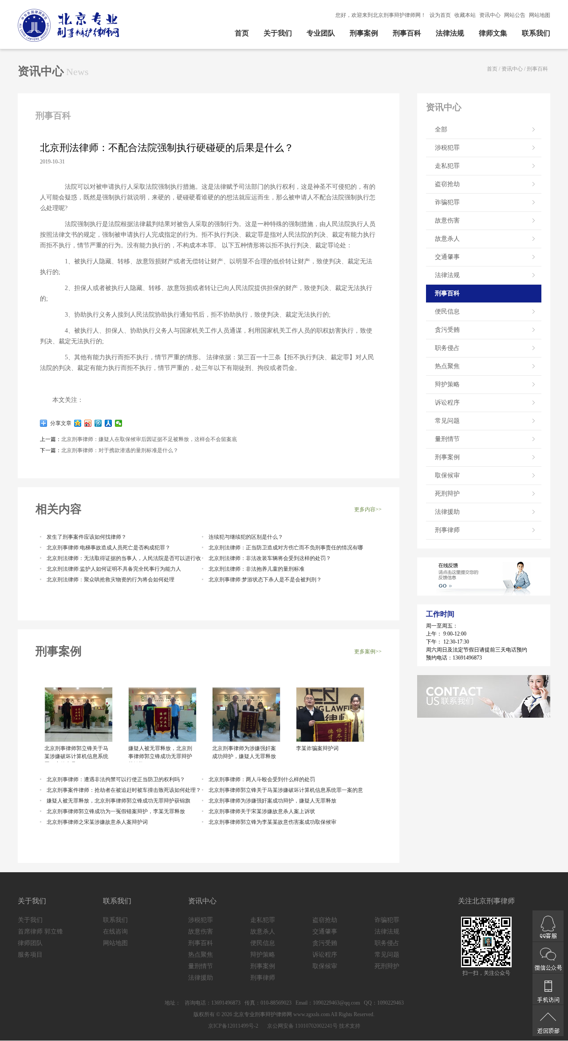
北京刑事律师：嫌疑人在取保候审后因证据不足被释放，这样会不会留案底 (149, 439)
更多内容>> (368, 509)
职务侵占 (447, 348)
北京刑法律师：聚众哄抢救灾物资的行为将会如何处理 (110, 579)
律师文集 (493, 33)
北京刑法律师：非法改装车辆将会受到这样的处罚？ (270, 558)
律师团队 (30, 943)
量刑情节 (447, 439)
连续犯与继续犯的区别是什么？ (246, 537)
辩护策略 (447, 384)
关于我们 (278, 33)
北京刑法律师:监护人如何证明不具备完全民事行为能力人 (114, 569)
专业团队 (321, 33)
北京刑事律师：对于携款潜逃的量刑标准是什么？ (119, 450)
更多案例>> (368, 651)
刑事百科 (407, 33)
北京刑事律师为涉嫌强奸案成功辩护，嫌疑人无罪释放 (244, 752)
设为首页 (440, 15)
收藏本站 (465, 15)
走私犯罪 (447, 166)
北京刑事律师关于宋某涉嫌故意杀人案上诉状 (262, 811)
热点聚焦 (447, 366)
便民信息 (447, 311)
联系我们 (536, 33)
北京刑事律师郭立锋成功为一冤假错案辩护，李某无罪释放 (116, 811)
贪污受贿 (447, 329)
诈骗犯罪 (447, 202)
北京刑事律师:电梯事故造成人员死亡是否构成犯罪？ (108, 547)
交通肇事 (447, 257)
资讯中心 (490, 15)
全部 (441, 129)
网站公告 (514, 15)
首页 (242, 33)
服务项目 (30, 954)
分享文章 (59, 423)
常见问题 (447, 420)
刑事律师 (447, 530)
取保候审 (447, 475)
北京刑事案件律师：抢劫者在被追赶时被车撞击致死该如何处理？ (124, 790)
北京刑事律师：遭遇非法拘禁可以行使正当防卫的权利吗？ (116, 779)
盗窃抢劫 (447, 184)
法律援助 (447, 512)
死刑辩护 (447, 493)
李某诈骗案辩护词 (317, 748)
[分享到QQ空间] (78, 423)
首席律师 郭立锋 (40, 931)
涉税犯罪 (447, 147)
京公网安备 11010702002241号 (302, 1026)
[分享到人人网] (108, 423)
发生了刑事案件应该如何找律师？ (86, 537)
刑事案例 (364, 33)
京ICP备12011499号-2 (233, 1026)
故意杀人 (447, 238)
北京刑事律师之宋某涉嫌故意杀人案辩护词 (97, 822)
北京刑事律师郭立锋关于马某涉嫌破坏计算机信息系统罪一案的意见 (76, 753)
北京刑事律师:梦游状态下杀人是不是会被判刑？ (265, 579)
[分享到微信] (118, 423)
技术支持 (349, 1026)
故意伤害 (447, 220)
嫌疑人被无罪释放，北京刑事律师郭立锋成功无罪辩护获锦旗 (160, 753)
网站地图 (539, 15)
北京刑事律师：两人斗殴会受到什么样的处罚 (262, 779)
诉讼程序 (447, 402)
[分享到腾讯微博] (98, 423)
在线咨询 (115, 931)
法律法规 (450, 33)
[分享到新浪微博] (88, 423)
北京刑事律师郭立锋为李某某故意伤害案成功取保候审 (272, 822)
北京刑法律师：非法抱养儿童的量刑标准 (256, 569)
